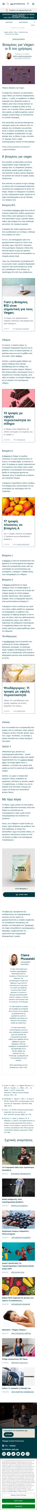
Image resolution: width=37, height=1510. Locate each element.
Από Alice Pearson (19, 1206)
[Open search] (7, 4)
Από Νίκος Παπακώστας (21, 1174)
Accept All (18, 1506)
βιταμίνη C (8, 561)
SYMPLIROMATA (18, 39)
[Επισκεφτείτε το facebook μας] (9, 1454)
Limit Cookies (18, 1501)
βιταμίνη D (8, 585)
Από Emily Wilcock (19, 1363)
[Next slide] (33, 875)
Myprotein (21, 440)
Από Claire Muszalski (22, 56)
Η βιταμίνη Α (7, 456)
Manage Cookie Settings (18, 1495)
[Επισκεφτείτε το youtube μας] (18, 1454)
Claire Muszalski (22, 544)
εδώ (25, 1067)
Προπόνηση (23, 22)
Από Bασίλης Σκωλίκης (21, 1237)
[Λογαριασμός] (28, 4)
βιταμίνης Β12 (18, 210)
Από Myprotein (17, 1272)
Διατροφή (9, 22)
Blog (15, 32)
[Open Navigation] (3, 4)
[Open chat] (28, 1454)
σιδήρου (19, 356)
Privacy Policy (12, 1491)
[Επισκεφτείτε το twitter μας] (23, 1454)
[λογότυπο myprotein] (18, 4)
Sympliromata (23, 32)
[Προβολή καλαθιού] (33, 4)
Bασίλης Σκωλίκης (22, 329)
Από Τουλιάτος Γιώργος (21, 1333)
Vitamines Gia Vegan (12, 34)
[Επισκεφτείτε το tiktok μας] (13, 1454)
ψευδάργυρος (9, 642)
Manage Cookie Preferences (13, 1441)
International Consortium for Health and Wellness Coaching (19, 988)
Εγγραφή (9, 1434)
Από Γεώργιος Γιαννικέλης (22, 1392)
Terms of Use (22, 1491)
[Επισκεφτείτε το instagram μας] (4, 1454)
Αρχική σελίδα (8, 32)
